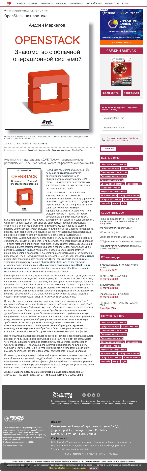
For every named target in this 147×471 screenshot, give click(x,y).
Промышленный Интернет (113, 176)
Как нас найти (103, 401)
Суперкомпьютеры (110, 168)
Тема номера (76, 3)
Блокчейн (105, 203)
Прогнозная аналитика (112, 180)
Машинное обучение (110, 188)
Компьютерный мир (65, 426)
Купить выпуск (110, 93)
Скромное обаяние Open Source (117, 236)
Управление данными (79, 442)
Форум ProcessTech (110, 284)
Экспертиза (47, 3)
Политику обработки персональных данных (68, 468)
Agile (124, 203)
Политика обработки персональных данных (92, 404)
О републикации (130, 401)
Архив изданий (64, 404)
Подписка (61, 3)
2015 (38, 11)
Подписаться (131, 93)
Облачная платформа (61, 150)
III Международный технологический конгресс (119, 266)
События (33, 3)
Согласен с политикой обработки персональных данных (122, 139)
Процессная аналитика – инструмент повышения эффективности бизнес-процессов (119, 221)
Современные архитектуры (114, 172)
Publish (100, 430)
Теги (53, 404)
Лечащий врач (82, 430)
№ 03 (46, 11)
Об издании (73, 401)
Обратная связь (88, 401)
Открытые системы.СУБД (100, 426)
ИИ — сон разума (109, 232)
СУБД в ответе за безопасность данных (121, 241)
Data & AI (56, 445)
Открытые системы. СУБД (21, 11)
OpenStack (32, 150)
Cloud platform (78, 150)
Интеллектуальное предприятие (104, 445)
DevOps (115, 203)
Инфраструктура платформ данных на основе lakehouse (120, 247)
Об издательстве (58, 401)
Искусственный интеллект (113, 191)
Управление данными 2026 (114, 293)
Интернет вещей (109, 195)
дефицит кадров (26, 249)
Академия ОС (44, 150)
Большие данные (132, 199)
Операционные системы (112, 184)
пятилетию (64, 173)
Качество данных (74, 445)
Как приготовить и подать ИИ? (116, 227)
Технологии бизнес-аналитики (111, 442)
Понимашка (87, 434)
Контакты (116, 401)
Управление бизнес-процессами (70, 449)
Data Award (57, 442)
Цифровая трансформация (113, 164)
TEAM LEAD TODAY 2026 (113, 276)
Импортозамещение (129, 195)
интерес (89, 256)
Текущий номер (94, 3)
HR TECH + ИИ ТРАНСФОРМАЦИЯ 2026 (119, 304)
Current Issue (112, 3)
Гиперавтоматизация (111, 199)
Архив (125, 3)
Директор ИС (60, 430)
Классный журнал (64, 434)
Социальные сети (129, 168)
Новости (21, 3)
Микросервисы (133, 184)
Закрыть (93, 468)
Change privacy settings (123, 404)
